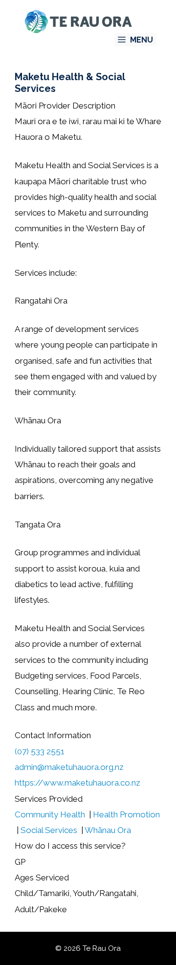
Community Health (50, 814)
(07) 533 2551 (40, 751)
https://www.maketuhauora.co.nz (77, 783)
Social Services (49, 830)
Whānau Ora (108, 830)
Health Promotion (126, 814)
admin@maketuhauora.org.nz (69, 767)
